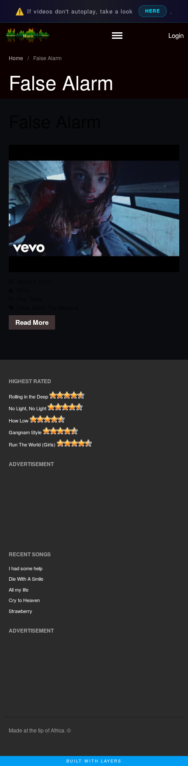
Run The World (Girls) (32, 444)
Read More (32, 322)
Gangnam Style (25, 432)
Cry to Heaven (24, 599)
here (152, 10)
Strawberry (20, 610)
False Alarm (55, 120)
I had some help (25, 568)
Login (176, 35)
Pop (22, 299)
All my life (18, 589)
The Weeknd (63, 307)
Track (35, 299)
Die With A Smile (26, 578)
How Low (18, 420)
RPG (22, 290)
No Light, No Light (27, 408)
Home (16, 57)
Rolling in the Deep (28, 396)
